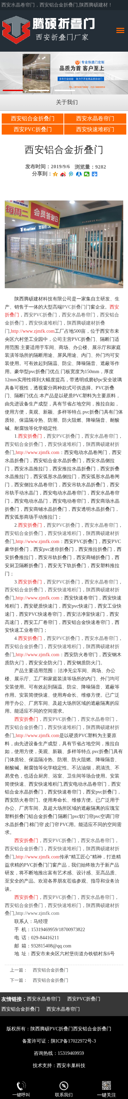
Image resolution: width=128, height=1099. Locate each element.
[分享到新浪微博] (63, 174)
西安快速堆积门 (95, 129)
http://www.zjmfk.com (37, 913)
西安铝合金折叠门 (33, 118)
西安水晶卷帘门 (95, 118)
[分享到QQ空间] (55, 174)
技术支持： (45, 1065)
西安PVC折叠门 (33, 129)
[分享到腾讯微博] (71, 174)
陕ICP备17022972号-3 (73, 1041)
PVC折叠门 (74, 307)
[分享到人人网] (79, 174)
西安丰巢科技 (71, 1065)
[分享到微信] (87, 174)
